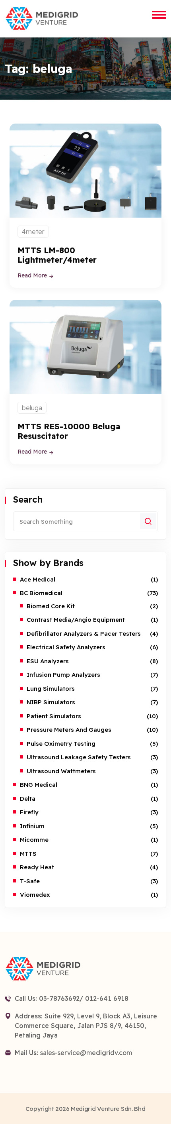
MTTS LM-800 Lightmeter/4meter (57, 255)
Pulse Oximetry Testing (61, 743)
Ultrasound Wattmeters (61, 771)
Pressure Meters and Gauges (69, 729)
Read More (33, 275)
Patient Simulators (54, 716)
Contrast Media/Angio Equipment (76, 619)
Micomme (34, 839)
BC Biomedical (41, 593)
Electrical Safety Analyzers (66, 647)
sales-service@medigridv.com (86, 1053)
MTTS (28, 853)
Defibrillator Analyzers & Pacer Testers (84, 633)
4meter (33, 232)
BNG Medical (38, 784)
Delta (27, 798)
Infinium (32, 826)
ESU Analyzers (48, 661)
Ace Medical (37, 579)
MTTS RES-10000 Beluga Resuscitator (68, 431)
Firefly (29, 812)
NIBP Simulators (51, 702)
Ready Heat (37, 867)
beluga (32, 408)
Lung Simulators (51, 688)
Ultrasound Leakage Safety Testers (79, 757)
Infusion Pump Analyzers (63, 674)
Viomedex (35, 894)
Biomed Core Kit (51, 606)
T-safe (30, 881)
